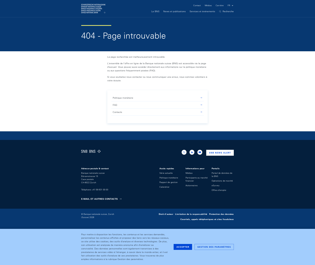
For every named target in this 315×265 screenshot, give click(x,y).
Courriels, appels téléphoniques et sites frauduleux (207, 219)
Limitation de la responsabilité (191, 214)
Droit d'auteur (166, 214)
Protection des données (221, 214)
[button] (231, 6)
